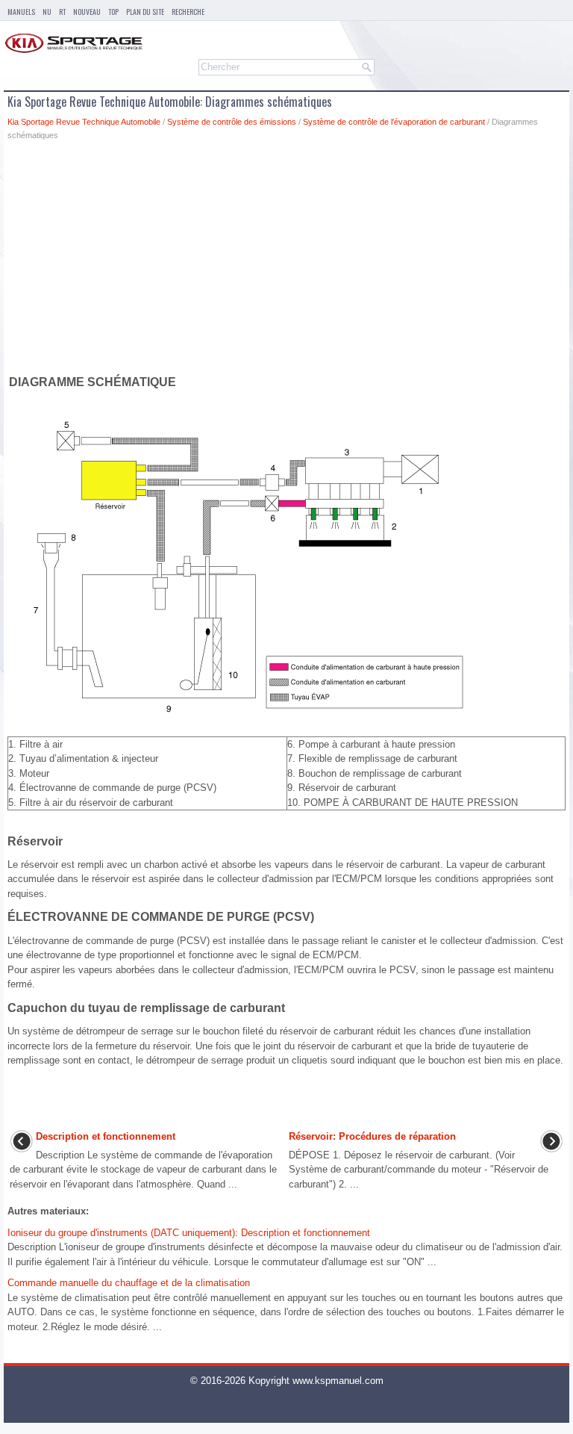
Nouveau (87, 11)
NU (47, 11)
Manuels (21, 11)
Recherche (188, 11)
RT (62, 11)
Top (113, 11)
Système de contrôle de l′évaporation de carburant (394, 121)
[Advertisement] (286, 260)
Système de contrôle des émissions (231, 121)
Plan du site (145, 11)
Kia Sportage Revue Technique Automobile (83, 121)
